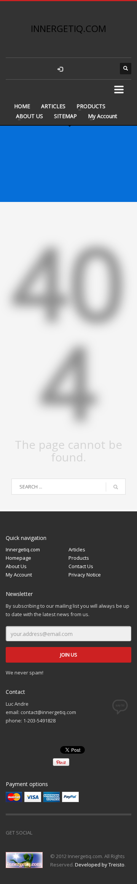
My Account (102, 116)
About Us (16, 566)
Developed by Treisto (99, 864)
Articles (76, 549)
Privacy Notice (84, 574)
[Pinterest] (72, 832)
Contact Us (80, 566)
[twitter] (91, 68)
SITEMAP (65, 116)
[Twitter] (57, 832)
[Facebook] (42, 832)
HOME (22, 106)
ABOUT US (29, 116)
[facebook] (76, 68)
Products (78, 557)
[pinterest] (106, 68)
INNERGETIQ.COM (68, 28)
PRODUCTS (90, 106)
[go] (116, 487)
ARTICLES (53, 106)
